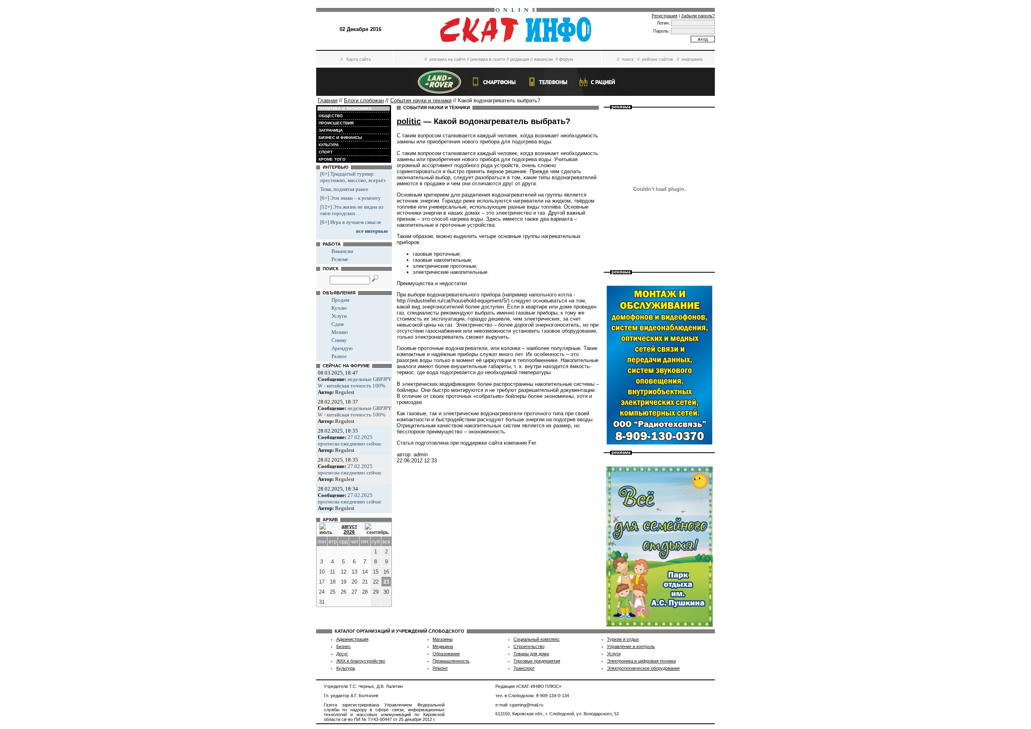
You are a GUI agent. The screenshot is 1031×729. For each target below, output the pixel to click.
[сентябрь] (377, 529)
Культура (345, 668)
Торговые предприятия (536, 661)
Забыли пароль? (698, 15)
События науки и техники (420, 100)
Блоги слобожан (364, 100)
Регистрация (664, 15)
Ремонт (440, 668)
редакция (519, 59)
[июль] (326, 529)
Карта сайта (358, 59)
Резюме (339, 259)
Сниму (339, 340)
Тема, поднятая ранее (344, 189)
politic (409, 121)
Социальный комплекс (536, 639)
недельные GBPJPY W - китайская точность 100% (354, 382)
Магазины (443, 639)
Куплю (339, 308)
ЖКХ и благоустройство (360, 661)
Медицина (443, 646)
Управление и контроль (631, 646)
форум (566, 59)
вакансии (543, 59)
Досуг (342, 653)
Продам (340, 300)
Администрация (352, 639)
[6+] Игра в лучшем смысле (350, 222)
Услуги (339, 316)
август (349, 526)
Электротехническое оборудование (643, 668)
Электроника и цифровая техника (641, 661)
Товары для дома (531, 653)
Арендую (342, 348)
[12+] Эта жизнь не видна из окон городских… (351, 210)
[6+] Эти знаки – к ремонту (350, 198)
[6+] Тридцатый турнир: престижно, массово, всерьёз (352, 177)
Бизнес (343, 646)
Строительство (528, 646)
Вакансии (342, 251)
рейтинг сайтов (657, 59)
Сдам (337, 324)
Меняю (339, 332)
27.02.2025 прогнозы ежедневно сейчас (350, 440)
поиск (628, 59)
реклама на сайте (447, 59)
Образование (446, 653)
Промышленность (451, 661)
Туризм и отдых (623, 639)
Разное (339, 356)
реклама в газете (487, 59)
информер (692, 59)
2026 (349, 532)
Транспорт (524, 668)
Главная (327, 100)
